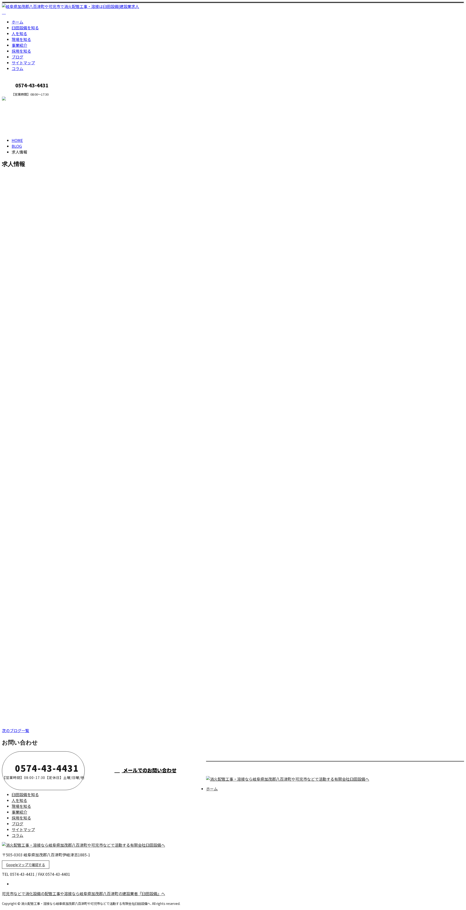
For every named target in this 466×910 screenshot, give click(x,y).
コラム (17, 68)
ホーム (17, 22)
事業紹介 (19, 45)
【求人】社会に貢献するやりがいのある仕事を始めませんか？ (66, 414)
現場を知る (21, 39)
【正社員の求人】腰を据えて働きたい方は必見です (55, 496)
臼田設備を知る (25, 28)
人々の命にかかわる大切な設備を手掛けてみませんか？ (59, 700)
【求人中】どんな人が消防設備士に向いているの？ (55, 259)
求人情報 (29, 280)
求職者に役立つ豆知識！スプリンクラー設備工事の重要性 (62, 577)
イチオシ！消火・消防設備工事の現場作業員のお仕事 (57, 300)
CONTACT (19, 99)
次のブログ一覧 (15, 730)
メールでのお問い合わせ (149, 770)
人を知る (19, 33)
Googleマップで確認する (25, 864)
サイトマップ (23, 63)
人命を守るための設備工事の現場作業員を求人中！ (55, 537)
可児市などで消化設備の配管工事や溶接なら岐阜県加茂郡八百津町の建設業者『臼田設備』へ (83, 893)
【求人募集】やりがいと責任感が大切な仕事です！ (55, 659)
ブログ (17, 57)
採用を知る (21, 51)
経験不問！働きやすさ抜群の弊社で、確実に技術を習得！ (62, 618)
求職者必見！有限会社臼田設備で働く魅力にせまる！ (57, 455)
